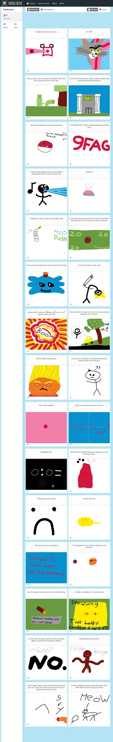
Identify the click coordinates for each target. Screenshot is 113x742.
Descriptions (49, 9)
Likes (104, 9)
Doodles (35, 9)
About (62, 3)
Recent (94, 9)
